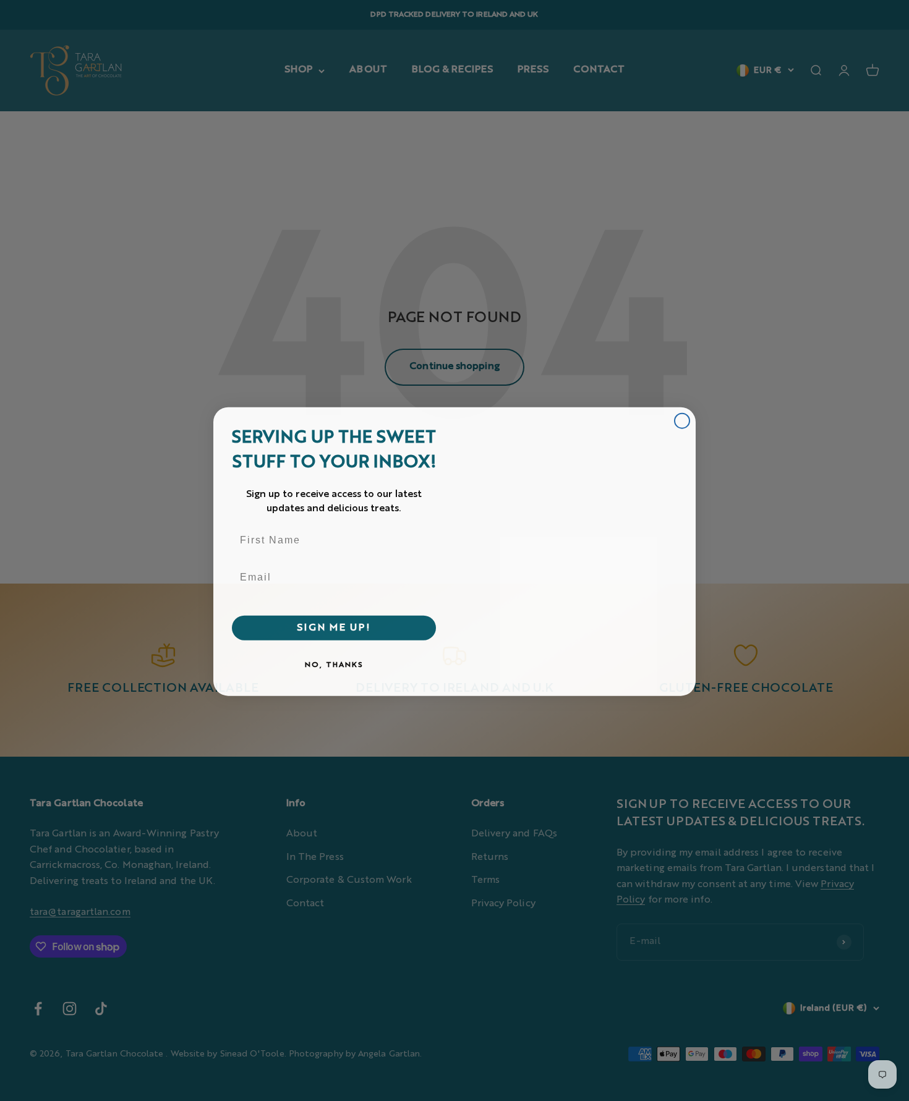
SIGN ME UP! (334, 627)
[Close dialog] (682, 419)
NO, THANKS (334, 664)
